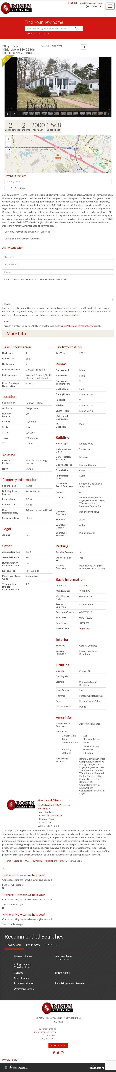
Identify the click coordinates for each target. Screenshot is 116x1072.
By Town (33, 945)
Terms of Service (86, 325)
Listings (18, 860)
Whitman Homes (24, 988)
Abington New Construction (22, 965)
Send (6, 321)
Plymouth (37, 860)
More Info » (44, 808)
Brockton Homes (24, 983)
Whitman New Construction (63, 957)
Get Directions (18, 188)
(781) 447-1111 (94, 6)
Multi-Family (21, 978)
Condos (18, 972)
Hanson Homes (23, 956)
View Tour (84, 628)
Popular (14, 944)
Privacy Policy (71, 314)
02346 (63, 860)
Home (8, 860)
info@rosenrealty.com (91, 2)
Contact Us (58, 1045)
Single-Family (62, 972)
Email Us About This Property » (54, 805)
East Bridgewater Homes (69, 983)
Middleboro (51, 860)
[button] (76, 28)
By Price (51, 945)
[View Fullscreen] (8, 150)
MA (27, 860)
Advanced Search (37, 33)
